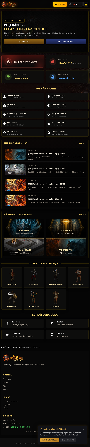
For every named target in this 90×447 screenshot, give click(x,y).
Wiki (4, 386)
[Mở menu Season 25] (85, 4)
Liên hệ (5, 408)
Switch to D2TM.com (48, 440)
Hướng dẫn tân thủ (10, 401)
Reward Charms (67, 42)
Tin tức (5, 382)
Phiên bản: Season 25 (11, 423)
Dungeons (26, 42)
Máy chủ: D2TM (9, 420)
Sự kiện (5, 389)
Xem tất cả (82, 143)
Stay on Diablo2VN (66, 440)
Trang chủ (7, 379)
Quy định (6, 405)
